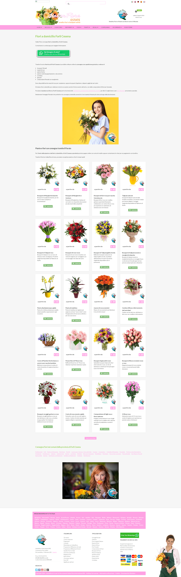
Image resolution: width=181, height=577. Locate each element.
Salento (55, 552)
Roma (72, 525)
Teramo (135, 525)
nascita (98, 91)
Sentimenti (69, 27)
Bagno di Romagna (52, 452)
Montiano (105, 454)
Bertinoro (62, 452)
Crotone (66, 521)
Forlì (45, 452)
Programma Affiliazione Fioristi (72, 549)
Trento (141, 525)
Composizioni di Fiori (98, 549)
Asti (83, 517)
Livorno (82, 521)
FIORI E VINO (58, 27)
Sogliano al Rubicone (70, 455)
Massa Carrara (135, 521)
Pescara (83, 523)
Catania (95, 519)
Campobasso (44, 519)
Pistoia (127, 523)
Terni (47, 527)
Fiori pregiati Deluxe (97, 541)
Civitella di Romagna (112, 452)
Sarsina (45, 455)
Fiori (78, 27)
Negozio (48, 27)
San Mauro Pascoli (136, 454)
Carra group (94, 573)
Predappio (38, 454)
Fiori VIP (66, 560)
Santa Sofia (38, 455)
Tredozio (79, 455)
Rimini (77, 525)
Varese (69, 527)
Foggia (118, 519)
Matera (37, 523)
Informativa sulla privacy (107, 573)
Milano (115, 521)
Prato (106, 523)
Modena (127, 521)
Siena (93, 525)
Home (39, 27)
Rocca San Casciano (115, 454)
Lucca (96, 521)
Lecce (77, 521)
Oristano (58, 523)
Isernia (61, 521)
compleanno (76, 91)
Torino (37, 527)
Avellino (88, 517)
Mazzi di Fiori (95, 543)
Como (76, 519)
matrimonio (92, 91)
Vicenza (101, 527)
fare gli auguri (121, 91)
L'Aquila (72, 517)
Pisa (94, 523)
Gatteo (67, 454)
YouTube (42, 570)
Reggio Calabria (45, 525)
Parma (111, 523)
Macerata (102, 521)
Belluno (109, 517)
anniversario (84, 91)
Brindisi (129, 517)
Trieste (52, 527)
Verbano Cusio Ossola (78, 527)
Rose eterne (128, 27)
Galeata (53, 454)
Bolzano (141, 517)
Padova (78, 523)
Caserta (51, 519)
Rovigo (83, 525)
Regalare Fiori (67, 554)
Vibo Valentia (120, 527)
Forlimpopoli (38, 452)
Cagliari (37, 519)
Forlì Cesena (131, 519)
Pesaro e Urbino (119, 523)
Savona (124, 525)
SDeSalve (132, 573)
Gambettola (60, 454)
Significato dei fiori (69, 562)
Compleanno (105, 27)
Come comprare (68, 539)
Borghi (68, 452)
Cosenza (89, 519)
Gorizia (42, 521)
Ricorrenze (116, 27)
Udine (63, 527)
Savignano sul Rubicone (56, 455)
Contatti (66, 543)
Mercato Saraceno (88, 454)
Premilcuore (46, 454)
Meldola (79, 454)
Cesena (95, 452)
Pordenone (100, 523)
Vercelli (89, 527)
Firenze (123, 519)
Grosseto (49, 521)
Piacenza (71, 523)
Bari (93, 517)
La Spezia (105, 525)
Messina (109, 521)
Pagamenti (66, 541)
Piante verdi (95, 556)
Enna (107, 519)
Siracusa (112, 525)
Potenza (137, 523)
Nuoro (53, 523)
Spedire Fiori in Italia (69, 551)
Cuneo (72, 519)
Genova (37, 521)
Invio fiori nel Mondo (69, 552)
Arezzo (78, 517)
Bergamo (98, 517)
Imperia (55, 521)
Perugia (89, 523)
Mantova (121, 521)
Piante (86, 27)
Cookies (117, 573)
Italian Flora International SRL (76, 573)
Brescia (135, 517)
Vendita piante (96, 554)
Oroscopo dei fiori (69, 558)
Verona (107, 527)
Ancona (52, 517)
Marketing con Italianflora (71, 545)
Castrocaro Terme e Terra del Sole (81, 452)
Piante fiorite (95, 558)
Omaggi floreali (96, 537)
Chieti (57, 519)
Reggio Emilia (56, 525)
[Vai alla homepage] (58, 15)
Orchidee (94, 560)
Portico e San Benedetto (133, 452)
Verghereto (86, 455)
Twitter (36, 570)
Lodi (87, 521)
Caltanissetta (64, 519)
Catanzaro (102, 519)
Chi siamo (66, 537)
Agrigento (38, 517)
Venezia (95, 527)
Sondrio (99, 525)
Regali (95, 27)
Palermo (65, 523)
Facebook (39, 570)
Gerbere (94, 539)
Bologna (123, 517)
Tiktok (48, 570)
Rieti (68, 525)
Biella (103, 517)
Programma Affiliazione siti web (72, 547)
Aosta (58, 517)
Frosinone (139, 519)
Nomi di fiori (67, 556)
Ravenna (37, 525)
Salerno (88, 525)
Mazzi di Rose (95, 545)
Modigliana (98, 454)
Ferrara (112, 519)
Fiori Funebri (95, 547)
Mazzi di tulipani (96, 552)
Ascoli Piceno (65, 517)
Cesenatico (102, 452)
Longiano (73, 454)
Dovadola (122, 452)
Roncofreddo (126, 454)
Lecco (72, 521)
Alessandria (45, 517)
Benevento (116, 517)
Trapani (42, 527)
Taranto (129, 525)
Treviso (58, 527)
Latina (92, 521)
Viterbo (112, 527)
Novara (47, 523)
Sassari (118, 525)
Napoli (42, 523)
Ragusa (63, 525)
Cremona (82, 519)
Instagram (45, 570)
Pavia (132, 523)
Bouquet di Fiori (96, 551)
